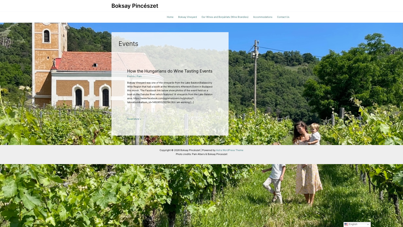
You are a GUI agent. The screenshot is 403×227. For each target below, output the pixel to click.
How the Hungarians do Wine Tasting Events (170, 71)
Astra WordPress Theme (229, 150)
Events (131, 76)
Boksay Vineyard (187, 16)
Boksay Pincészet (134, 5)
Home (170, 16)
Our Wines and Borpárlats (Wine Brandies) (225, 16)
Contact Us (283, 16)
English (352, 224)
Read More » (134, 119)
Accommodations (262, 16)
